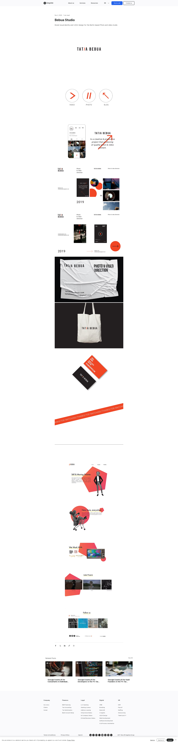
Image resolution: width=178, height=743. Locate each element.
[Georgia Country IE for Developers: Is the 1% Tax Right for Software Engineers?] (89, 669)
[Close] (176, 740)
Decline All (161, 740)
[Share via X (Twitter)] (60, 646)
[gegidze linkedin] (90, 735)
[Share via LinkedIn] (65, 646)
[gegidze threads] (105, 735)
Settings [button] (152, 740)
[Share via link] (69, 646)
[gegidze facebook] (93, 735)
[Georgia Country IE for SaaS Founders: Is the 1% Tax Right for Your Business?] (119, 668)
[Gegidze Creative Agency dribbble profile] (108, 735)
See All (130, 658)
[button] (71, 3)
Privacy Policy (71, 740)
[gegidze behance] (111, 735)
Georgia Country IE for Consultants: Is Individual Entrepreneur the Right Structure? (57, 681)
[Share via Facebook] (55, 646)
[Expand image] (89, 49)
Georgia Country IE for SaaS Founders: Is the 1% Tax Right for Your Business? (119, 681)
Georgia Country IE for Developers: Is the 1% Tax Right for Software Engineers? (88, 681)
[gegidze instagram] (96, 735)
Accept (170, 740)
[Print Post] (74, 646)
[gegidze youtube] (102, 735)
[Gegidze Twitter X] (99, 735)
